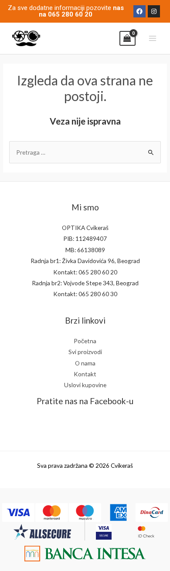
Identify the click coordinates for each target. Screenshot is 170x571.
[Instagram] (154, 11)
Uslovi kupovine (85, 385)
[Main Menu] (152, 38)
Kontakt (85, 374)
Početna (85, 341)
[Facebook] (139, 11)
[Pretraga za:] (85, 152)
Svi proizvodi (85, 351)
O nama (85, 363)
